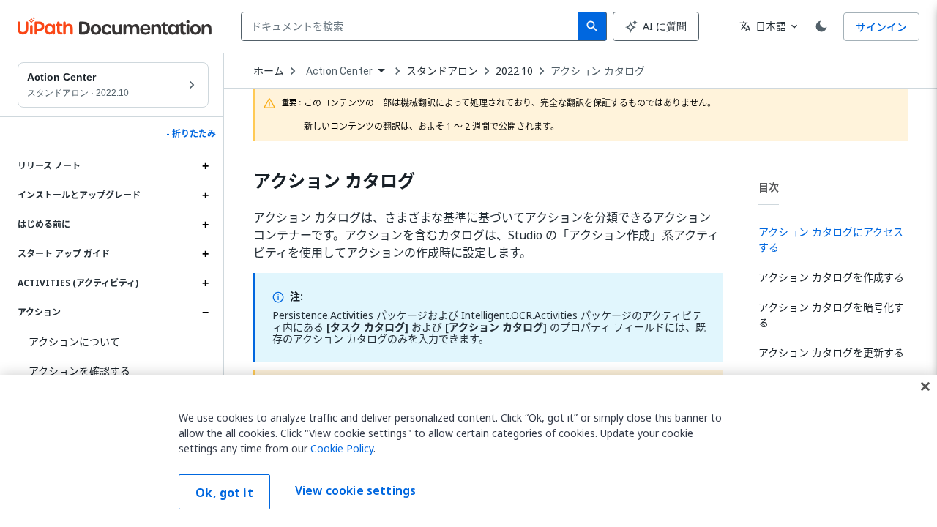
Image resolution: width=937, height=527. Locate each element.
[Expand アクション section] (205, 312)
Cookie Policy (341, 448)
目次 (768, 187)
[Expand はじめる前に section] (205, 224)
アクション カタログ (597, 71)
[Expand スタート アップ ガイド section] (205, 254)
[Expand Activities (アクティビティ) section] (205, 283)
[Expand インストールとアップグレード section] (205, 195)
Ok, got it (224, 492)
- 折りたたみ (191, 134)
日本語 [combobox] (762, 26)
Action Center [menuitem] (339, 71)
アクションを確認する (79, 370)
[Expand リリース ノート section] (205, 166)
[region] (468, 451)
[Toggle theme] (821, 26)
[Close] (925, 386)
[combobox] (412, 26)
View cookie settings (355, 490)
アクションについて (74, 341)
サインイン (881, 26)
